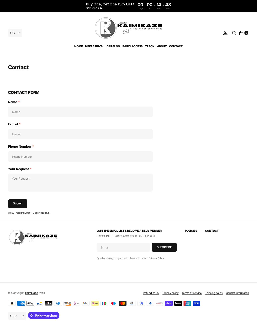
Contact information (237, 292)
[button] (225, 33)
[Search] (234, 33)
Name (14, 102)
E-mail (14, 124)
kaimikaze (31, 292)
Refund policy (151, 292)
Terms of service (192, 292)
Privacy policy (170, 292)
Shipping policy (214, 292)
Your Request (20, 169)
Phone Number (21, 146)
